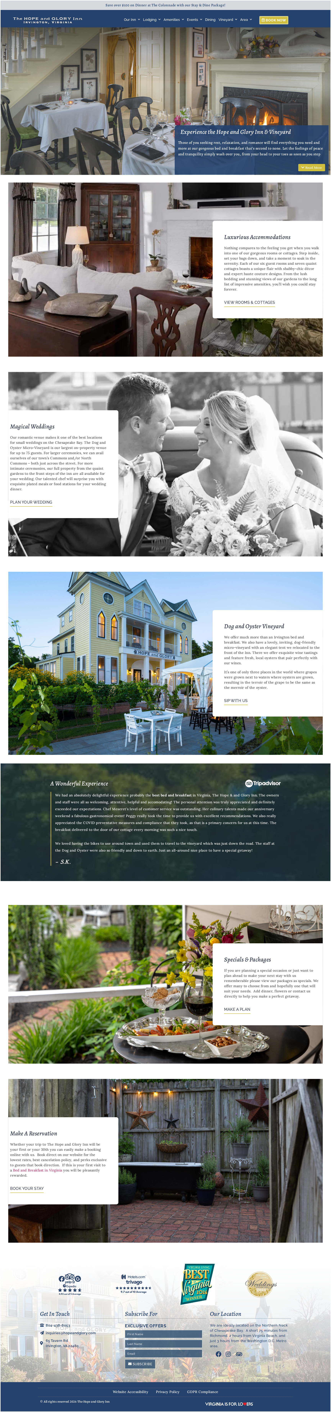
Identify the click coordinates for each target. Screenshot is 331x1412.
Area (244, 20)
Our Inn (130, 20)
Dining (210, 20)
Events (192, 20)
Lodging (149, 20)
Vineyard (226, 20)
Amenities (172, 20)
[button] (311, 167)
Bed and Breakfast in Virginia (37, 1170)
